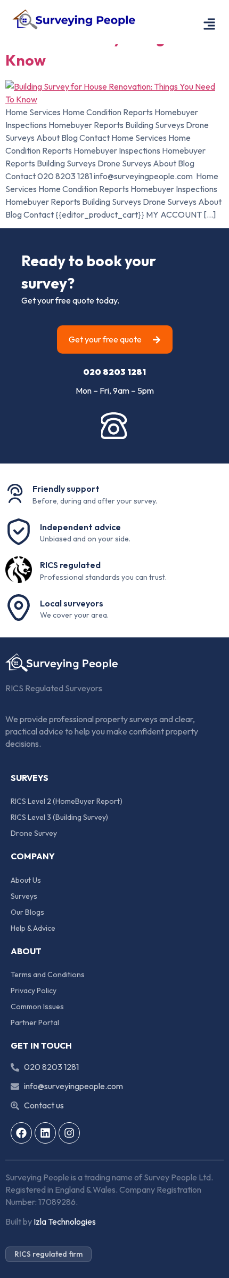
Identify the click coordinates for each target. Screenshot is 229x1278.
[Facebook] (21, 1133)
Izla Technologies (65, 1221)
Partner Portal (35, 1022)
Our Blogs (27, 912)
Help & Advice (33, 928)
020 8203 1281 (114, 371)
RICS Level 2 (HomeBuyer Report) (66, 801)
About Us (26, 880)
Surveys (24, 896)
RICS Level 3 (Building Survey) (59, 817)
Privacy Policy (33, 990)
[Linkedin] (45, 1133)
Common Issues (37, 1006)
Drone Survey (34, 833)
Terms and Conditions (48, 974)
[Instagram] (69, 1133)
